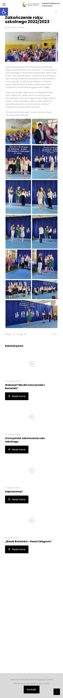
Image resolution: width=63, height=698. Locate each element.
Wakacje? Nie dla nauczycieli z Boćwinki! (25, 386)
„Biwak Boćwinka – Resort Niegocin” (28, 541)
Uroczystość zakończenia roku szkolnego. (25, 439)
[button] (4, 12)
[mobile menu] (4, 4)
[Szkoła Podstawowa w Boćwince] (41, 4)
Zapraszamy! (14, 491)
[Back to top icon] (57, 692)
